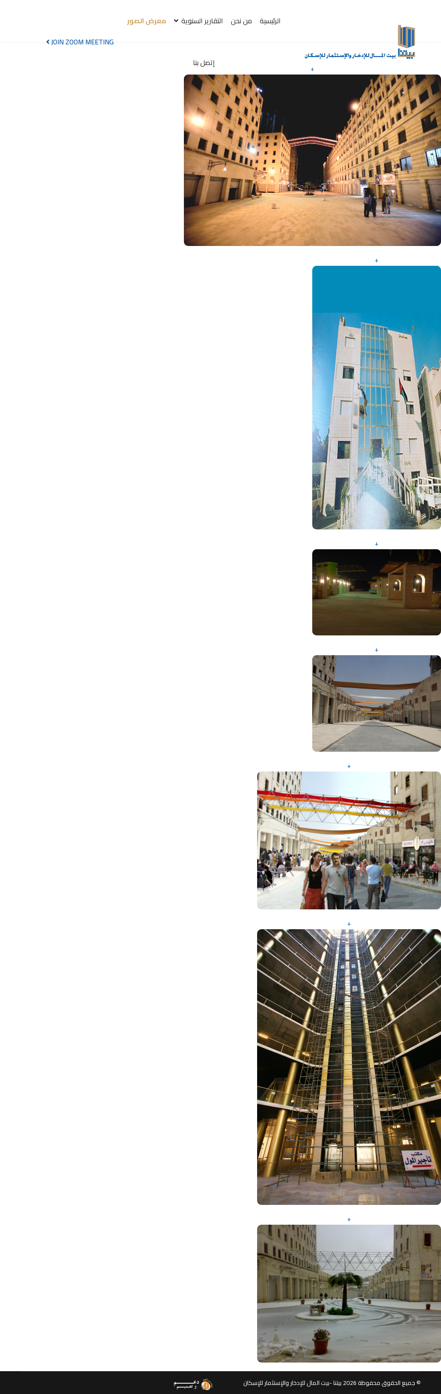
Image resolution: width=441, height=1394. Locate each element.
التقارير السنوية (202, 20)
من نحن (241, 20)
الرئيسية (270, 20)
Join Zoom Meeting (82, 41)
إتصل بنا (204, 62)
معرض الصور (146, 20)
